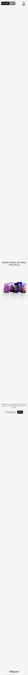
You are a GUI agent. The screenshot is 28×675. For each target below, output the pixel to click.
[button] (20, 412)
